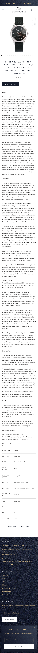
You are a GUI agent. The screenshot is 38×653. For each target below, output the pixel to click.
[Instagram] (7, 564)
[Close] (34, 627)
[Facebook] (3, 564)
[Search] (32, 10)
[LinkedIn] (12, 564)
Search (4, 578)
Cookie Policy (6, 595)
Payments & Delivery (8, 588)
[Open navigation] (3, 10)
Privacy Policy (6, 591)
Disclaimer (5, 585)
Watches (5, 575)
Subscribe (19, 646)
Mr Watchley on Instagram (26, 2)
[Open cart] (35, 10)
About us (5, 582)
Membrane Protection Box (18, 437)
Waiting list (10, 84)
